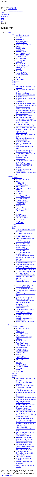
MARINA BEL (20, 37)
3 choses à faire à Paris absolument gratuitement (23, 244)
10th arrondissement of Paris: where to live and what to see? (25, 125)
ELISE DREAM (21, 48)
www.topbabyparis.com (16, 11)
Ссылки (14, 375)
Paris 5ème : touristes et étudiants (26, 261)
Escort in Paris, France (22, 93)
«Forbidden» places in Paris (24, 96)
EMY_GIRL (20, 79)
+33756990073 (13, 7)
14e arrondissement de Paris (24, 288)
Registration (4, 16)
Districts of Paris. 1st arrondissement (22, 158)
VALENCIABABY (22, 74)
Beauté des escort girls (22, 299)
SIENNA (19, 46)
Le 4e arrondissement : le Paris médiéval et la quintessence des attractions (25, 257)
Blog (2, 19)
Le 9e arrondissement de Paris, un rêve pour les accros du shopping (26, 268)
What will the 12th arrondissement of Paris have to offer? (25, 134)
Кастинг (15, 373)
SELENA (19, 70)
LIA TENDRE (20, 76)
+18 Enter (4, 475)
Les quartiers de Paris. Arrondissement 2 (22, 249)
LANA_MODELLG (22, 65)
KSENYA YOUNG (22, 51)
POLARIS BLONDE (22, 36)
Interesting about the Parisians (25, 150)
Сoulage (14, 224)
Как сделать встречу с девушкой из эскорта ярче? (24, 448)
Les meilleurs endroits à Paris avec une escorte (24, 234)
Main (2, 12)
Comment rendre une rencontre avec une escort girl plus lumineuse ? (25, 302)
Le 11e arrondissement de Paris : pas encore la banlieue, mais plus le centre (25, 276)
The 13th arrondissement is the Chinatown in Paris (25, 139)
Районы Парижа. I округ (24, 451)
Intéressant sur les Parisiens (24, 297)
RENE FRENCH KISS (23, 53)
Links (2, 18)
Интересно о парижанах (24, 444)
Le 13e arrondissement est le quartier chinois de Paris (24, 286)
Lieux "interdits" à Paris (23, 242)
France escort (5, 14)
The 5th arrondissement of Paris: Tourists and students (25, 113)
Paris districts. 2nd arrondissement (26, 103)
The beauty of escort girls (23, 152)
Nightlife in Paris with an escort (25, 95)
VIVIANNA (20, 50)
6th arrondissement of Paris (24, 115)
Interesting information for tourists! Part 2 (24, 170)
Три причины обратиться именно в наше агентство (24, 441)
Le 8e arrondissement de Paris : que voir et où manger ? (25, 265)
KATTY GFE (20, 39)
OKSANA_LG (20, 60)
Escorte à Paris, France (23, 236)
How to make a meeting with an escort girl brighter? (25, 154)
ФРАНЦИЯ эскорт (18, 326)
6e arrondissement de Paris (24, 262)
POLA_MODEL (21, 72)
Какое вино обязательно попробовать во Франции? (24, 438)
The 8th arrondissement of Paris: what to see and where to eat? (25, 118)
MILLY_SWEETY (22, 67)
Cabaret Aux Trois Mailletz (24, 164)
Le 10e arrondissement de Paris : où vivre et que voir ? (25, 272)
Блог (13, 377)
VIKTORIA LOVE (22, 41)
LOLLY (18, 69)
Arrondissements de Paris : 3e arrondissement (25, 253)
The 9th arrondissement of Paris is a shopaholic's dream (26, 121)
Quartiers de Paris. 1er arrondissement (22, 306)
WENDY (19, 62)
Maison (10, 176)
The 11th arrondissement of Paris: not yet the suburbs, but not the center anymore (26, 129)
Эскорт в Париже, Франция (25, 385)
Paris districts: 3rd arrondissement (26, 105)
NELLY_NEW (20, 63)
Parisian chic (20, 101)
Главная (10, 325)
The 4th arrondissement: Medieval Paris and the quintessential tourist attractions (25, 108)
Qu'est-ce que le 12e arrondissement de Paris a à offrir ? (26, 281)
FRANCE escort (17, 178)
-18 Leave (10, 475)
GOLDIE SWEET (21, 56)
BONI (18, 77)
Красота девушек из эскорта (25, 446)
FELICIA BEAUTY (22, 58)
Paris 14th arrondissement (23, 141)
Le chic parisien (20, 247)
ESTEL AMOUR (21, 43)
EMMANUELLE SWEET (24, 44)
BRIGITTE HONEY (22, 55)
